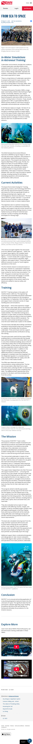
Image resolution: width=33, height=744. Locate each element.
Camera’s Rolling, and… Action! (11, 701)
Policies (12, 725)
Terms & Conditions (19, 725)
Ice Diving (5, 711)
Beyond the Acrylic (7, 709)
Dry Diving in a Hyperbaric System (11, 699)
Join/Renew (27, 8)
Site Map (7, 725)
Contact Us (3, 727)
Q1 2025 (5, 718)
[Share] (31, 21)
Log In (16, 8)
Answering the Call (7, 706)
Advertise (27, 725)
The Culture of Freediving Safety (11, 704)
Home (2, 725)
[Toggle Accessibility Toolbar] (30, 741)
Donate (5, 8)
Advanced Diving (14, 696)
